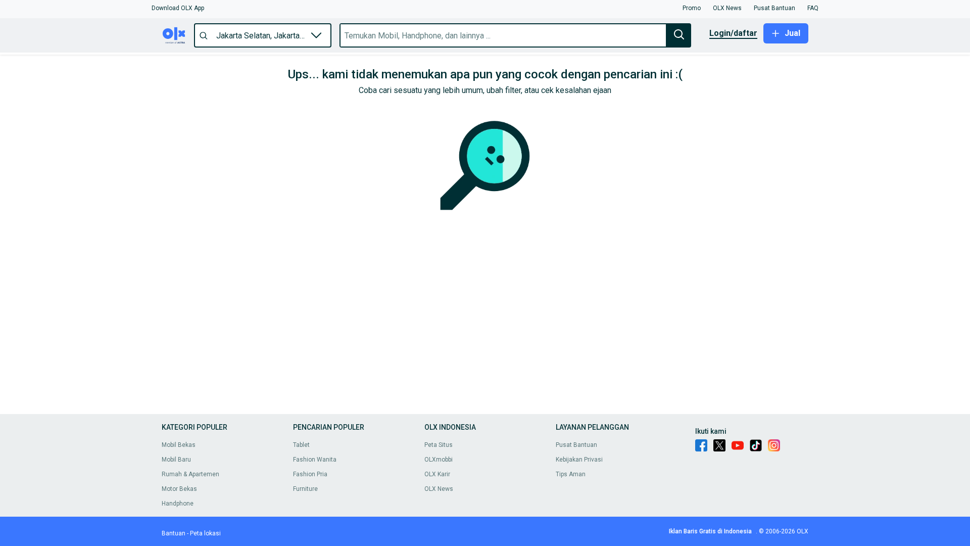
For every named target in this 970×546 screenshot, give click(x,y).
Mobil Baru (176, 459)
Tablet (301, 444)
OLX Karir (437, 474)
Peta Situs (438, 444)
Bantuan (173, 533)
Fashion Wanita (314, 459)
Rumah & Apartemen (190, 474)
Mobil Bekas (179, 444)
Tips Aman (571, 474)
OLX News (438, 488)
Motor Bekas (179, 488)
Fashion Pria (310, 474)
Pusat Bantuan (576, 444)
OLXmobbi (438, 459)
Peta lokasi (205, 533)
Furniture (305, 488)
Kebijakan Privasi (579, 459)
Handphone (177, 503)
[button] (178, 8)
